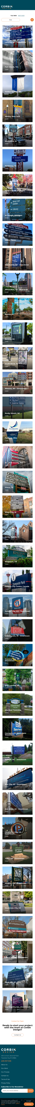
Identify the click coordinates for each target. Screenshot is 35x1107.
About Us (4, 1064)
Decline (28, 1104)
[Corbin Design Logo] (10, 7)
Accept (28, 1101)
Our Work (4, 1068)
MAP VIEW (21, 15)
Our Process (5, 1072)
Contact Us (17, 1035)
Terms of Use (5, 1079)
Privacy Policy (5, 1083)
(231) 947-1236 (6, 1061)
